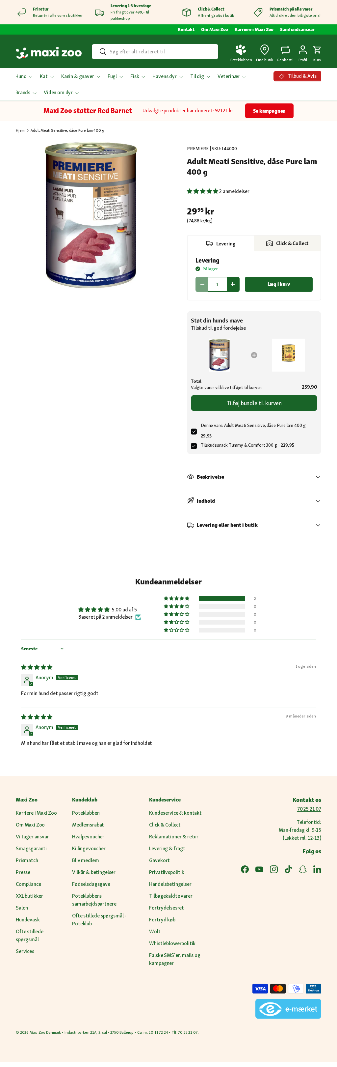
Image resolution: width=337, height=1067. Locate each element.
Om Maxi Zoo (214, 29)
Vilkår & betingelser (94, 872)
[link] (219, 355)
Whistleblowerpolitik (172, 943)
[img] (36, 667)
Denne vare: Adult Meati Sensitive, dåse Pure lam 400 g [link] (253, 425)
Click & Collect (165, 824)
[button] (317, 52)
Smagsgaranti (31, 848)
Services (25, 951)
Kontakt (186, 29)
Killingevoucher (89, 848)
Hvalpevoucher (88, 836)
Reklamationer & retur (173, 836)
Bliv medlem (85, 860)
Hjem (20, 130)
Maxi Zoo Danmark (45, 1032)
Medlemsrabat (88, 824)
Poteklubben (85, 812)
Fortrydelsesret (166, 907)
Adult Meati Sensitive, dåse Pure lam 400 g (67, 130)
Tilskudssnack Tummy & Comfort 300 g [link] (239, 445)
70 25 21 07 (309, 808)
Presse (23, 872)
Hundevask (28, 919)
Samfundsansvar (297, 29)
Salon (22, 907)
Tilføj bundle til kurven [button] (254, 403)
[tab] (221, 243)
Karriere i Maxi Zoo (254, 29)
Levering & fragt (167, 848)
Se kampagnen (269, 111)
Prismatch (27, 860)
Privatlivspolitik (166, 872)
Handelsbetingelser (170, 884)
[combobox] (155, 51)
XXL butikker (29, 895)
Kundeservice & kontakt (175, 812)
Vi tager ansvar (32, 836)
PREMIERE (198, 149)
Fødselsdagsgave (91, 884)
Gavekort (159, 860)
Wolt (154, 931)
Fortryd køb (162, 919)
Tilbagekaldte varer (170, 895)
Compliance (28, 884)
